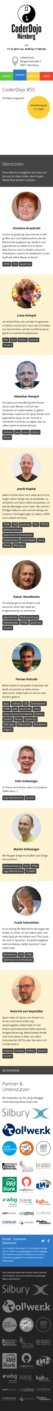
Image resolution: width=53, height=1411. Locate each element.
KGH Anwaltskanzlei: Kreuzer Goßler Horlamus (43, 1202)
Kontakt (6, 1238)
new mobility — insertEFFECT (43, 1166)
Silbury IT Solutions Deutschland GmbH (26, 1113)
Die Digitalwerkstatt (26, 1166)
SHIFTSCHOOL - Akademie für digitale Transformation (9, 1213)
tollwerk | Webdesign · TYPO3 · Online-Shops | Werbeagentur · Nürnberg (26, 1129)
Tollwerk (43, 1251)
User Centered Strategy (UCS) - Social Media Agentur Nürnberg (43, 1148)
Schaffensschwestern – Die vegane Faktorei (43, 1222)
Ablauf (6, 76)
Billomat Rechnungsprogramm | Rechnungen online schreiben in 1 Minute (43, 1213)
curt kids (26, 1148)
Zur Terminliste (10, 1070)
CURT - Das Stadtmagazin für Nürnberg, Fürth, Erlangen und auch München (9, 1148)
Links (46, 76)
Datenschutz (9, 1242)
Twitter (43, 1241)
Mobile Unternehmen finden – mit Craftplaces (26, 1185)
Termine (20, 75)
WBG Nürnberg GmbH (9, 1202)
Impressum (19, 1238)
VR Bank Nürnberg (26, 1202)
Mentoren (33, 76)
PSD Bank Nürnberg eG (9, 1184)
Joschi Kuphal (25, 1251)
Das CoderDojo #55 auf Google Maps (26, 131)
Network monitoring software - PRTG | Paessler (9, 1222)
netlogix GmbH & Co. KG (26, 1222)
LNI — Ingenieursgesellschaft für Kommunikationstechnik (43, 1184)
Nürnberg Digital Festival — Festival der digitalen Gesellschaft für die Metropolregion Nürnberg (9, 1166)
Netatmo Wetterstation (26, 1213)
